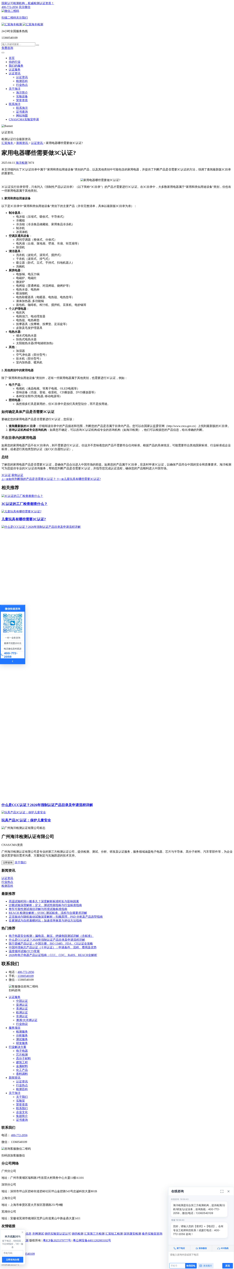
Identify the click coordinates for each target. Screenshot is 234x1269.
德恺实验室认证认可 (58, 1233)
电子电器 (22, 1050)
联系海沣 (14, 104)
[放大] (222, 1191)
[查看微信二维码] (12, 623)
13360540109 (26, 975)
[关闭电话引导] (22, 1232)
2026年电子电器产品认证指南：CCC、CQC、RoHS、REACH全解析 (53, 955)
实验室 (20, 1100)
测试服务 (22, 1039)
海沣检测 (21, 162)
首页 (12, 58)
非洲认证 (22, 1016)
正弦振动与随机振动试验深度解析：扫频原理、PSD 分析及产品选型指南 (56, 916)
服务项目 (14, 1027)
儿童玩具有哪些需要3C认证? (23, 519)
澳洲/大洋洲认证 (26, 1020)
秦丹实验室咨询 (152, 1233)
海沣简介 (22, 92)
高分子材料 (23, 1058)
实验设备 (22, 96)
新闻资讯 (14, 1077)
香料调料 (22, 1073)
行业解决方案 (17, 1046)
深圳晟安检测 (132, 1233)
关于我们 (20, 862)
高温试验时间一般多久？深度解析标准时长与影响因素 (44, 901)
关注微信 (15, 12)
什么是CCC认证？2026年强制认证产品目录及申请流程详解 (47, 805)
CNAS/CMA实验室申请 (24, 119)
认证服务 (14, 69)
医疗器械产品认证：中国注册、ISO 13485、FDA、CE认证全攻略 (51, 943)
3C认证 (6, 475)
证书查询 (22, 111)
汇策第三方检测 (94, 1233)
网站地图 (22, 115)
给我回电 (190, 1265)
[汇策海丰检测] (22, 24)
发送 (227, 1265)
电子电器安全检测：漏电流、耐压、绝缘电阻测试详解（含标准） (51, 935)
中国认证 (22, 1000)
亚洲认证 (22, 1004)
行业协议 (22, 1023)
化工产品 (22, 1070)
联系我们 (22, 1108)
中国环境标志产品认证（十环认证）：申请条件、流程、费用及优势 (53, 947)
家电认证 (17, 475)
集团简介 (22, 1116)
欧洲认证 (22, 1012)
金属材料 (22, 1066)
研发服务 (22, 1043)
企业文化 (22, 1112)
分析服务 (22, 1035)
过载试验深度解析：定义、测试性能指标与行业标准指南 (45, 905)
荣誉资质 (22, 100)
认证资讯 (14, 73)
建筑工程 (22, 1062)
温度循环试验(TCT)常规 (24, 951)
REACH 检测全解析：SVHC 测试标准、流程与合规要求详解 (48, 912)
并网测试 (38, 1233)
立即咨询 (7, 862)
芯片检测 (22, 1054)
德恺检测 (77, 1233)
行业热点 (22, 84)
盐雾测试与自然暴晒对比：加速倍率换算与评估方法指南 (45, 920)
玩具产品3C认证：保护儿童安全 (26, 820)
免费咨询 (7, 48)
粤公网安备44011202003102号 (92, 1240)
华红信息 (25, 1233)
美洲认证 (22, 1008)
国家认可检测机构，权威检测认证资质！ (27, 3)
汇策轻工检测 (114, 1233)
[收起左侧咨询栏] (12, 661)
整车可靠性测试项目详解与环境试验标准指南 (38, 909)
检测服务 (22, 1031)
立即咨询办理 (12, 1259)
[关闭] (228, 1191)
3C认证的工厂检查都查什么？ (24, 504)
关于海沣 (14, 88)
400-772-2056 (9, 7)
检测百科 (22, 81)
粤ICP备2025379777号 (57, 1240)
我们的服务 (16, 65)
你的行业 (14, 61)
